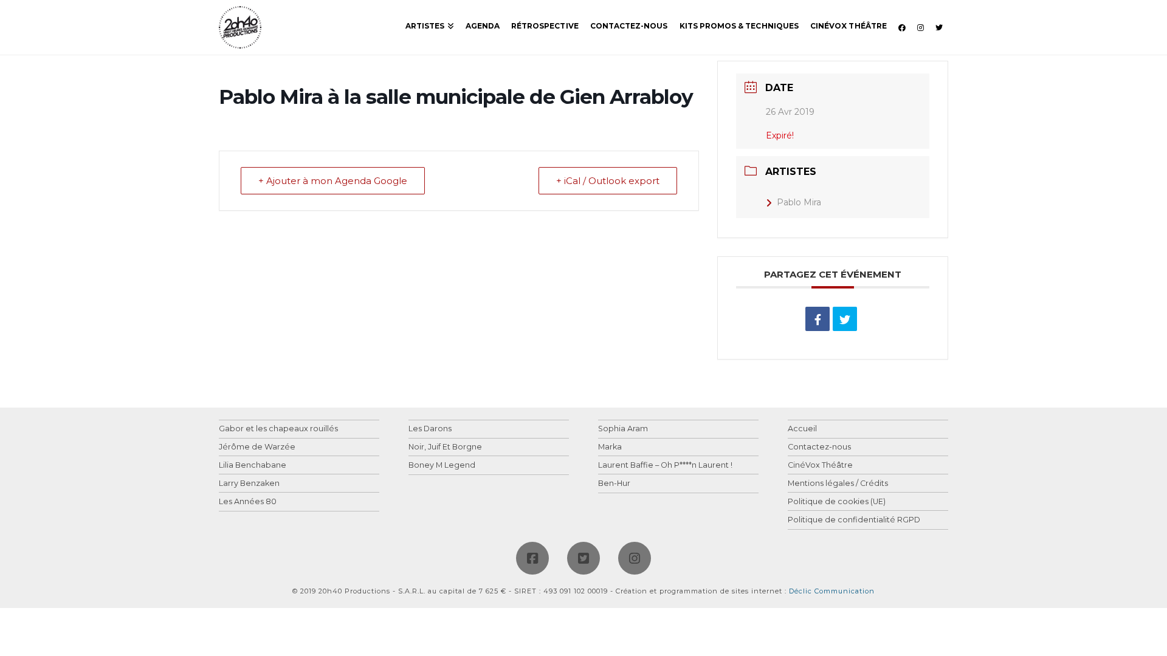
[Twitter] (583, 558)
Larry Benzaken (249, 484)
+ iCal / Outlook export (607, 180)
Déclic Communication (832, 591)
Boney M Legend (441, 466)
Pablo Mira (799, 202)
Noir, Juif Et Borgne (445, 447)
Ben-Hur (614, 484)
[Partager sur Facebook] (817, 319)
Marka (610, 447)
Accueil (802, 429)
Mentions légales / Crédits (838, 484)
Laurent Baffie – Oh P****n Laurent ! (665, 466)
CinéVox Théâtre (820, 466)
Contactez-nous (819, 447)
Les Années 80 (248, 502)
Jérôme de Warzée (257, 447)
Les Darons (430, 429)
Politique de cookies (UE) (837, 502)
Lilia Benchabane (252, 466)
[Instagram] (634, 558)
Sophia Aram (623, 429)
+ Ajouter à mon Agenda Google (332, 180)
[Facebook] (532, 558)
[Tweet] (845, 319)
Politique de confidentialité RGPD (854, 520)
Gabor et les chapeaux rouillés (278, 429)
